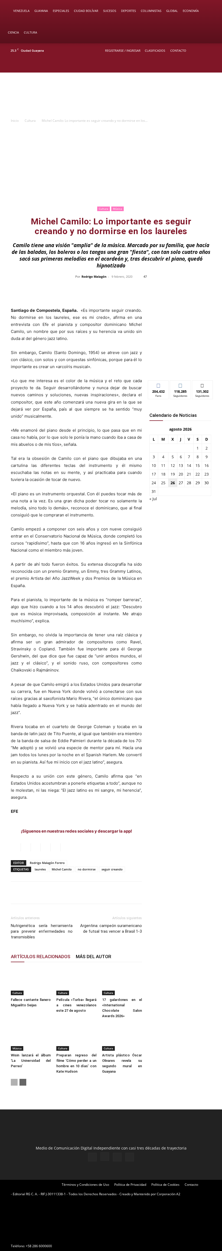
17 (154, 474)
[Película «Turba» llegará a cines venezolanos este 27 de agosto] (76, 981)
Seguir (180, 384)
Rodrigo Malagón (93, 276)
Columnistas (151, 11)
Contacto (178, 50)
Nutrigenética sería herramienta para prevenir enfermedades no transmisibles (42, 931)
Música (117, 209)
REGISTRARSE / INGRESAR (123, 50)
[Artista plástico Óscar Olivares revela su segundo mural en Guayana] (122, 1037)
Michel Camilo (62, 869)
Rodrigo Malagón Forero (47, 863)
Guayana (41, 11)
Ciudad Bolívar (86, 11)
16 (206, 465)
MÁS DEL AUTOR (93, 956)
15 (197, 465)
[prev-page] (14, 1082)
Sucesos (109, 11)
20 (181, 474)
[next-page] (22, 1082)
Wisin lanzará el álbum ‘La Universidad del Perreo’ (31, 1060)
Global (172, 11)
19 (173, 474)
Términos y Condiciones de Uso (85, 1184)
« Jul (153, 498)
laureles (40, 869)
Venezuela (21, 11)
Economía (191, 11)
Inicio (15, 120)
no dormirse (87, 869)
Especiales (61, 11)
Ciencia (13, 32)
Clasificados (155, 50)
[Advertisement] (111, 164)
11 (163, 465)
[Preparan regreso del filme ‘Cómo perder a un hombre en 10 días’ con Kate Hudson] (76, 1037)
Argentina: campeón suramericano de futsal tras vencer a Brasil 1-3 (111, 928)
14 (189, 465)
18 (163, 474)
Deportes (128, 11)
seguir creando (112, 869)
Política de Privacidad (130, 1184)
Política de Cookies (165, 1184)
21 (189, 474)
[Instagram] (195, 65)
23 (206, 474)
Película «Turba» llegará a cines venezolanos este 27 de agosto (76, 1005)
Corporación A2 (168, 1194)
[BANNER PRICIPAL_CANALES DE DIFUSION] (111, 95)
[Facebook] (186, 65)
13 (181, 465)
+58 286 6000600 (39, 1246)
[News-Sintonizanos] (180, 367)
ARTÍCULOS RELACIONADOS (40, 956)
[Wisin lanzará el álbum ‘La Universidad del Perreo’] (31, 1037)
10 (154, 465)
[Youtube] (212, 65)
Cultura (30, 32)
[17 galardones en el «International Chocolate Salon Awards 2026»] (122, 981)
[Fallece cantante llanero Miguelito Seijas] (31, 981)
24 (154, 482)
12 (173, 465)
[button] (210, 11)
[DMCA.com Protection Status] (51, 1236)
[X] (204, 65)
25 (163, 482)
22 (197, 474)
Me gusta (158, 384)
